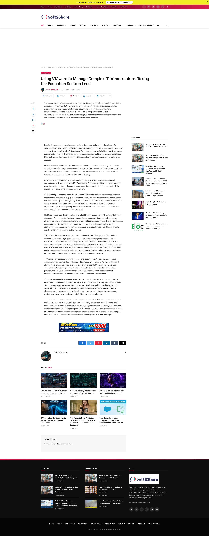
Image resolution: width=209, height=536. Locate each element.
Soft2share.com (53, 89)
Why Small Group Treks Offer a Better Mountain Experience (111, 502)
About (50, 7)
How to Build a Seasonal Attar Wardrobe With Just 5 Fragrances (110, 489)
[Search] (167, 25)
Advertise (67, 7)
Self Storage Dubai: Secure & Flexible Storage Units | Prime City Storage (157, 226)
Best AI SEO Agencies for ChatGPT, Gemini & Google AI (157, 145)
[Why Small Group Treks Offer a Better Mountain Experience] (91, 504)
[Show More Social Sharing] (110, 96)
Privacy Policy (78, 7)
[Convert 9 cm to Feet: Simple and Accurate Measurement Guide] (54, 380)
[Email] (33, 131)
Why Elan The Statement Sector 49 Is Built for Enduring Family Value (155, 193)
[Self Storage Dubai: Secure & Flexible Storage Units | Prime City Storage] (138, 227)
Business (60, 25)
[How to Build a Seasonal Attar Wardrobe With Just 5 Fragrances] (91, 490)
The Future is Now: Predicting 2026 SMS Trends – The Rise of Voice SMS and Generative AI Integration (83, 421)
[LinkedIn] (33, 120)
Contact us (58, 7)
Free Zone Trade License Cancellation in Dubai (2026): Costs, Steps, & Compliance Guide (157, 182)
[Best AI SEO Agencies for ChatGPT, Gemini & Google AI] (138, 147)
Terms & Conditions (101, 7)
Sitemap (114, 7)
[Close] (207, 1)
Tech (49, 25)
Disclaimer (89, 7)
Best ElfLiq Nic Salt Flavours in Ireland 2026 (156, 203)
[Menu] (42, 25)
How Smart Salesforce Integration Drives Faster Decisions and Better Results (111, 420)
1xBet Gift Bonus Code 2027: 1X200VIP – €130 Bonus (110, 476)
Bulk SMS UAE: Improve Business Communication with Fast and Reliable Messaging (155, 169)
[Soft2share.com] (55, 17)
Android (83, 25)
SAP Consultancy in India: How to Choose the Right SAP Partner (83, 392)
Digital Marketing (146, 25)
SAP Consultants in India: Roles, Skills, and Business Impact (112, 392)
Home (43, 7)
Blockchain (117, 25)
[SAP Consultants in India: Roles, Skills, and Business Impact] (113, 380)
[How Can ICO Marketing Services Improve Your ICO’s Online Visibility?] (138, 216)
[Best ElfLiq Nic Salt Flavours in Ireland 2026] (138, 205)
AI (158, 25)
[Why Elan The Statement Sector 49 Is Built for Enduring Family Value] (138, 194)
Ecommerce (130, 25)
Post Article (123, 7)
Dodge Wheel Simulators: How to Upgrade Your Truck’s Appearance (157, 157)
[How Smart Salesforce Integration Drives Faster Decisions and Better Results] (113, 407)
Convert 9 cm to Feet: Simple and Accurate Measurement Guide (54, 392)
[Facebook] (33, 109)
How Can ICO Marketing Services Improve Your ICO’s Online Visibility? (156, 215)
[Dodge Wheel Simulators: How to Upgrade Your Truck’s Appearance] (138, 158)
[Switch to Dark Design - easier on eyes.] (167, 7)
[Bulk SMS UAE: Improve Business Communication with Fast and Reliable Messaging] (138, 169)
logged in (56, 444)
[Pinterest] (33, 125)
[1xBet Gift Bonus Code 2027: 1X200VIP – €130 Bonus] (91, 478)
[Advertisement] (104, 47)
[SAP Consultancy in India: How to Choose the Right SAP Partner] (83, 380)
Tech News (46, 73)
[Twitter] (33, 114)
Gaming (73, 25)
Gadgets (105, 25)
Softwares (94, 25)
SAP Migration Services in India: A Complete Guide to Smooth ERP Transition (53, 420)
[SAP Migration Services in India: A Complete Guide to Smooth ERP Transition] (54, 407)
